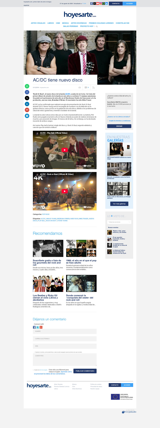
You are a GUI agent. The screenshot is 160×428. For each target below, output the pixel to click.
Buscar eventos (113, 227)
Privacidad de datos (96, 386)
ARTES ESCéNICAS (79, 23)
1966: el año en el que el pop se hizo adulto (81, 261)
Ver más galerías (119, 204)
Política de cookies (95, 384)
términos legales (43, 370)
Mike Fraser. (84, 219)
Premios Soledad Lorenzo (61, 386)
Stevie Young (62, 221)
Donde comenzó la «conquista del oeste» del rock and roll (79, 297)
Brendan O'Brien (63, 219)
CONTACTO (115, 3)
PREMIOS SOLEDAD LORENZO (101, 23)
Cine (73, 386)
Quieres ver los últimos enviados (118, 117)
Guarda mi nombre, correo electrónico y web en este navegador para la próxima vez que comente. (58, 352)
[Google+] (41, 327)
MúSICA (65, 23)
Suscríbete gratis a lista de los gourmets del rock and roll (47, 262)
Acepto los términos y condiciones (120, 120)
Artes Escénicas (77, 389)
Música (74, 384)
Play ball (41, 221)
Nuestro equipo (94, 389)
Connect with (39, 324)
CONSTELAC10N (122, 23)
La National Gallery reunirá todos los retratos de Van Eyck (119, 251)
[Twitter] (37, 327)
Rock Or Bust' (51, 221)
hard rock (74, 219)
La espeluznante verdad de (120, 245)
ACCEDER (129, 3)
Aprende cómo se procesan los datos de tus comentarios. (53, 373)
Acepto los (40, 370)
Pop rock (45, 214)
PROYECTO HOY (86, 26)
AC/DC (67, 94)
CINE (58, 23)
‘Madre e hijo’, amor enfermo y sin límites (119, 231)
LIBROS (51, 23)
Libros (56, 389)
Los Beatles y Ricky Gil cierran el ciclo (45, 297)
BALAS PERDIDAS (70, 26)
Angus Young (51, 219)
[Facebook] (34, 327)
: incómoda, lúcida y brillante (119, 238)
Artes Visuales (58, 384)
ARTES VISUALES (38, 23)
